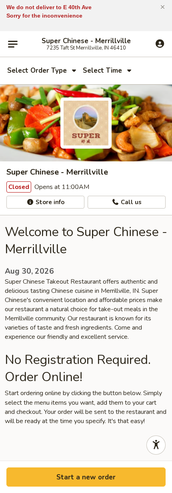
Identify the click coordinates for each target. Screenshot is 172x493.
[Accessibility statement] (156, 445)
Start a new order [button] (86, 477)
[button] (162, 7)
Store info (49, 202)
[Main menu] (13, 44)
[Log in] (160, 43)
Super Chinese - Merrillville (86, 41)
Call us (130, 202)
